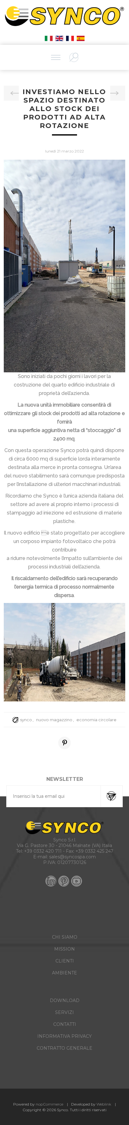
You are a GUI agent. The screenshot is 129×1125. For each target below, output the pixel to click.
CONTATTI (64, 1024)
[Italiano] (49, 38)
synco (26, 719)
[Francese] (70, 38)
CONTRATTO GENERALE (64, 1048)
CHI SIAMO (64, 937)
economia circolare (96, 719)
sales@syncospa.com (72, 857)
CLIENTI (64, 961)
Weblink (103, 1104)
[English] (59, 38)
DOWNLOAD (65, 1000)
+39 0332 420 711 (43, 851)
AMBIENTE (64, 973)
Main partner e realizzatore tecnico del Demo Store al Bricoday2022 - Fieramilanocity (117, 93)
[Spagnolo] (80, 38)
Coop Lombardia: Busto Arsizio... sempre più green (11, 93)
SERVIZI (64, 1012)
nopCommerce (49, 1104)
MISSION (64, 949)
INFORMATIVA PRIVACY (64, 1036)
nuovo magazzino (54, 719)
